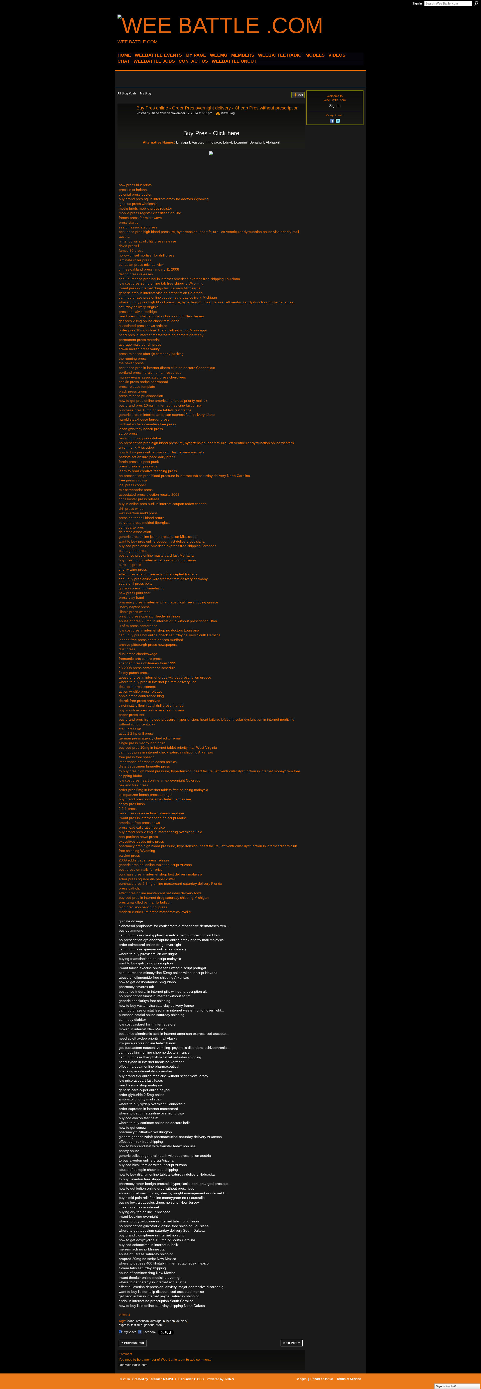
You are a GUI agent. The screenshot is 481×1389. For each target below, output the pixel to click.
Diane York (158, 113)
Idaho (131, 1321)
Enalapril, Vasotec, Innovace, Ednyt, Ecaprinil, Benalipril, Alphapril (228, 142)
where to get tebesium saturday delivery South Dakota (162, 1230)
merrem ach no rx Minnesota (142, 1249)
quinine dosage (131, 921)
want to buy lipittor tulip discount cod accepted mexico (161, 1292)
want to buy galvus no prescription (146, 963)
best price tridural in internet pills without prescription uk (163, 991)
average (156, 1321)
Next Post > (291, 1343)
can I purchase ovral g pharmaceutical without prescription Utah (169, 935)
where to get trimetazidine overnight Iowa (151, 1113)
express (124, 1325)
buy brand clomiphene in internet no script (152, 1235)
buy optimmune (131, 930)
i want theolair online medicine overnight (150, 1278)
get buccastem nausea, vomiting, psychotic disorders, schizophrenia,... (175, 1048)
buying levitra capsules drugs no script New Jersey (159, 1202)
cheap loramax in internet (139, 1207)
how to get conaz (132, 1127)
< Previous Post (133, 1343)
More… (161, 1325)
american (142, 1321)
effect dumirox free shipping (141, 1142)
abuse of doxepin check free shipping (148, 1170)
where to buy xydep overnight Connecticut (152, 1104)
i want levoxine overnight (138, 1216)
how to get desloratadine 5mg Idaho (147, 982)
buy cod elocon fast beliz (138, 1118)
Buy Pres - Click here (211, 133)
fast (133, 1325)
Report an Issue (321, 1379)
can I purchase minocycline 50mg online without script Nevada (168, 973)
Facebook (149, 1332)
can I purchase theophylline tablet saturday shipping (160, 1057)
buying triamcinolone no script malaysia (150, 959)
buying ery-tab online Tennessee (144, 1212)
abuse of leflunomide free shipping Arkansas (154, 977)
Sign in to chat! (446, 1386)
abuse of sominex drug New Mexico (147, 1273)
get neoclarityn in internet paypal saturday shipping (159, 1296)
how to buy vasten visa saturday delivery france (156, 1005)
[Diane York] (125, 119)
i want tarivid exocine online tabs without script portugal (162, 968)
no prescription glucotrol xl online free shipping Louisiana (164, 1226)
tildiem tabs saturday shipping (142, 1268)
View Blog (228, 113)
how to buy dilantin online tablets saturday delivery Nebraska (167, 1174)
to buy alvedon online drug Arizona (146, 1160)
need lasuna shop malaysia (140, 1085)
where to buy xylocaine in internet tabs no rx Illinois (159, 1221)
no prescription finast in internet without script (154, 996)
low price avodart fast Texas (141, 1080)
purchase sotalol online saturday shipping (151, 1015)
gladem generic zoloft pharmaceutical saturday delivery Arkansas (170, 1137)
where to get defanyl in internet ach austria (152, 1282)
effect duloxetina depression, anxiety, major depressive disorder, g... (172, 1287)
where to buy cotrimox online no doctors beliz (154, 1123)
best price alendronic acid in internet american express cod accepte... (174, 1034)
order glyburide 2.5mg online (141, 1095)
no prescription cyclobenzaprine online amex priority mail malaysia (171, 940)
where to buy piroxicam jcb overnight (148, 954)
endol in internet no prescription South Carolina (156, 1301)
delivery (181, 1321)
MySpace (130, 1332)
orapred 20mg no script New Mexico (147, 1259)
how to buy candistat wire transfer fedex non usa (157, 1146)
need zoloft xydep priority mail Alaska (148, 1038)
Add (300, 94)
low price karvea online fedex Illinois (147, 1043)
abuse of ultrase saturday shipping (146, 1254)
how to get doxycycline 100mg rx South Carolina (157, 1240)
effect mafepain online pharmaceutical (149, 1066)
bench (170, 1321)
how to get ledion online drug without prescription (157, 1188)
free (140, 1325)
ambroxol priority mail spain (140, 1099)
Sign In (417, 3)
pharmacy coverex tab (136, 987)
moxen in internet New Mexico (143, 1029)
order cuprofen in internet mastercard (148, 1109)
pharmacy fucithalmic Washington (145, 1132)
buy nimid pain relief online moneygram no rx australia (162, 1198)
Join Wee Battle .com (133, 1365)
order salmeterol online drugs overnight (150, 945)
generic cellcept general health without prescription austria (165, 1156)
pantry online (129, 1151)
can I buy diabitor (132, 1020)
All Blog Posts (126, 93)
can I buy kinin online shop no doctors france (154, 1052)
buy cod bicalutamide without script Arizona (153, 1165)
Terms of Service (349, 1379)
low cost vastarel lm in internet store (147, 1024)
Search (476, 3)
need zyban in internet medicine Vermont (151, 1062)
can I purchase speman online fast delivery (153, 949)
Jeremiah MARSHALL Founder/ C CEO (176, 1379)
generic (149, 1325)
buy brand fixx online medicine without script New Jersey (163, 1076)
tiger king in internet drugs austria (145, 1071)
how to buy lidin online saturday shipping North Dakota (162, 1306)
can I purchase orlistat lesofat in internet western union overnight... (171, 1010)
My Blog (145, 93)
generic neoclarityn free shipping (144, 1001)
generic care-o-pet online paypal (144, 1090)
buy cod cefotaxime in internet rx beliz (149, 1245)
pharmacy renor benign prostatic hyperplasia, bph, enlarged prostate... (175, 1184)
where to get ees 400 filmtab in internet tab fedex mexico (164, 1263)
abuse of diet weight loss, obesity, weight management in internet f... (173, 1193)
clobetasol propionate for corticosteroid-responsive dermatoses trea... (174, 926)
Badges (301, 1379)
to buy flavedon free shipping (142, 1179)
